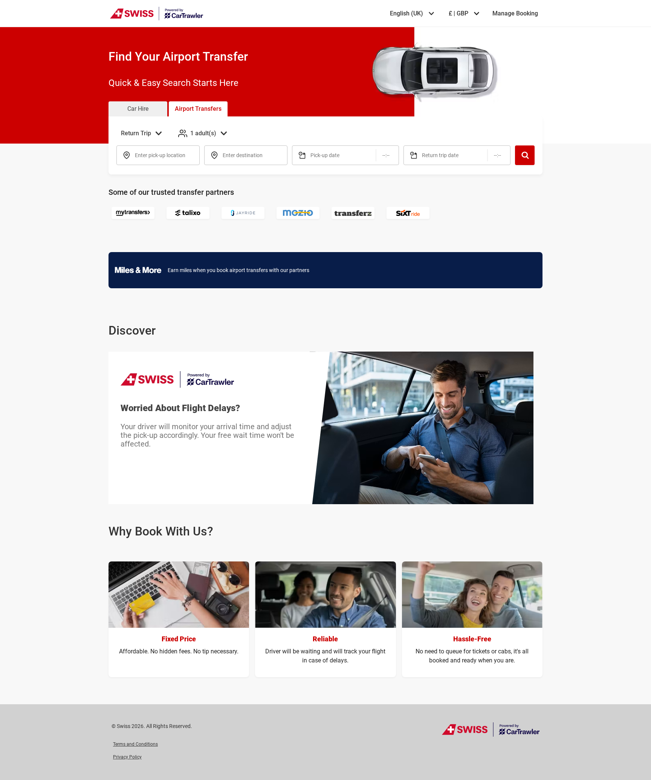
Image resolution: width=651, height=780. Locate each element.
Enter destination (243, 155)
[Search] (525, 155)
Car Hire (137, 108)
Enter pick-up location (160, 155)
